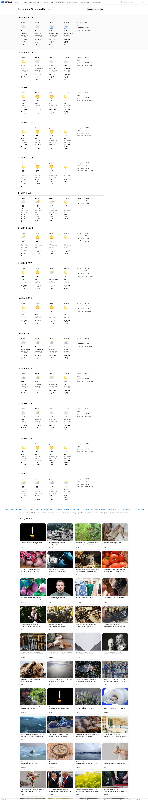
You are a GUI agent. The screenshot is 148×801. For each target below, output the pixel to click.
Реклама (15, 799)
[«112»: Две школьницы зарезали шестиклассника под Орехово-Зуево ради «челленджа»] (33, 536)
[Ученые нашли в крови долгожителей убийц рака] (60, 564)
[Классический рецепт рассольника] (60, 756)
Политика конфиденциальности (95, 799)
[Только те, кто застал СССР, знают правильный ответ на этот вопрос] (115, 674)
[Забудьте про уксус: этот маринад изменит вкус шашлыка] (88, 729)
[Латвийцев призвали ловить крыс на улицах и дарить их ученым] (88, 564)
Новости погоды (114, 509)
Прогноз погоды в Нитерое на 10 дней (94, 509)
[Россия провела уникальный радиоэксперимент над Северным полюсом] (33, 756)
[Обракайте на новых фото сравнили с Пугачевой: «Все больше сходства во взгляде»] (115, 646)
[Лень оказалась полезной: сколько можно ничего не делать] (60, 646)
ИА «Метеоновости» (141, 799)
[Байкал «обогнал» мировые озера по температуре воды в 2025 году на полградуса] (88, 756)
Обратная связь (124, 799)
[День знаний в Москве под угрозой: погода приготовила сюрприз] (33, 619)
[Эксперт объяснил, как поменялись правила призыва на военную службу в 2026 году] (115, 783)
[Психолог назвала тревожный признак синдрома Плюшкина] (88, 619)
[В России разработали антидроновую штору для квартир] (88, 646)
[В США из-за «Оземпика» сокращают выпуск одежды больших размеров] (88, 591)
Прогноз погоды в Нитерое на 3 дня (15, 509)
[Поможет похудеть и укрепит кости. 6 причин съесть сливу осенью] (33, 591)
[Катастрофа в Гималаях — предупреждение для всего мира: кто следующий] (60, 536)
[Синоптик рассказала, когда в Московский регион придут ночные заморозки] (88, 674)
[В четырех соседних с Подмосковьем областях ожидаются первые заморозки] (60, 619)
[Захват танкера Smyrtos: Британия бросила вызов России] (60, 674)
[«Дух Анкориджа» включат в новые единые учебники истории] (60, 783)
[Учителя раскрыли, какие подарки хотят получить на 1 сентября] (33, 783)
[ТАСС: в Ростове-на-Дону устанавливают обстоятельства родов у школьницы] (115, 536)
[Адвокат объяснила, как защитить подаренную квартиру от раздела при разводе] (115, 756)
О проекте (82, 799)
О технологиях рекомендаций (111, 799)
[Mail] (2, 2)
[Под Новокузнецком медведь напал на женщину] (33, 674)
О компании (8, 799)
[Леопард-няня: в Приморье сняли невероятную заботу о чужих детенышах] (88, 536)
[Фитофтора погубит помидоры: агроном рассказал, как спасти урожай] (115, 564)
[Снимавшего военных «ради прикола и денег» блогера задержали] (60, 729)
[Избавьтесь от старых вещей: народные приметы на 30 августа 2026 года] (33, 646)
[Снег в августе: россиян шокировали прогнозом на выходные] (88, 701)
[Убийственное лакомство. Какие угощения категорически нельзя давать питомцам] (115, 591)
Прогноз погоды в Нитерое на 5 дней (41, 509)
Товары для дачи (138, 509)
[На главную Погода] (8, 2)
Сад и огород (126, 509)
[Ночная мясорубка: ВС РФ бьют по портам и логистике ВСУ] (33, 701)
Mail (3, 799)
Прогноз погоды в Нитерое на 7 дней (67, 509)
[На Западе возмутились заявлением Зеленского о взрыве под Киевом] (60, 591)
